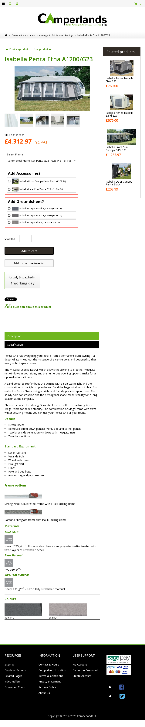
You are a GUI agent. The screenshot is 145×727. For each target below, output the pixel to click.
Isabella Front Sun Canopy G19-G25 (117, 148)
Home (6, 35)
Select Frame (15, 154)
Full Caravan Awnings (62, 35)
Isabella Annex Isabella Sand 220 (119, 114)
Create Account (81, 676)
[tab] (52, 336)
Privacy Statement (50, 681)
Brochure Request (16, 670)
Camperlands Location (51, 670)
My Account (79, 664)
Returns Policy (47, 687)
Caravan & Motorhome (23, 35)
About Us (44, 693)
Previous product (16, 49)
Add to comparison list (29, 263)
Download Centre (15, 687)
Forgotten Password (84, 670)
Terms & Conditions (51, 676)
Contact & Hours (49, 664)
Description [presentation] (14, 336)
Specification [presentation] (15, 344)
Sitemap (10, 664)
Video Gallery (12, 681)
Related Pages (13, 676)
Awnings (43, 35)
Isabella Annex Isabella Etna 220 (119, 79)
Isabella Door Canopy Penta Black (119, 183)
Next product (43, 49)
